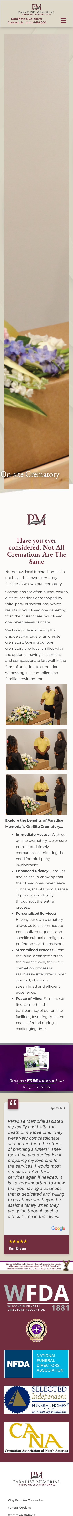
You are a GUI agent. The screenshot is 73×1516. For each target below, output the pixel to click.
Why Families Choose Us (25, 1500)
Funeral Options (19, 1507)
